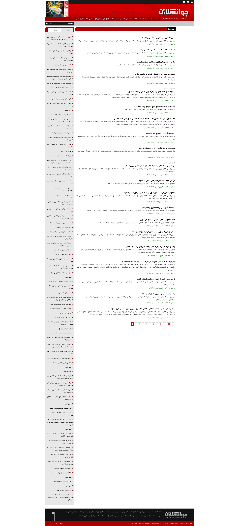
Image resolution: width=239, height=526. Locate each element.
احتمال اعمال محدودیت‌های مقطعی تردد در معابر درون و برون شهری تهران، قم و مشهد (143, 308)
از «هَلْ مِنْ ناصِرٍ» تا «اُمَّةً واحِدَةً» (62, 250)
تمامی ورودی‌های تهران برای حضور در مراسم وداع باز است (153, 231)
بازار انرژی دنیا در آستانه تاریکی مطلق (61, 273)
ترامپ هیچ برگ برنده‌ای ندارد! (62, 65)
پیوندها (143, 516)
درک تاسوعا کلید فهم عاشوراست (62, 468)
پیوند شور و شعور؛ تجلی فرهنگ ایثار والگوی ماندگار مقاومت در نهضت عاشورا (60, 449)
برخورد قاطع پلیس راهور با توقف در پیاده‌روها (158, 37)
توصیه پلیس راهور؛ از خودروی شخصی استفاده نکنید (156, 279)
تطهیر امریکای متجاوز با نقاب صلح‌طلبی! (60, 333)
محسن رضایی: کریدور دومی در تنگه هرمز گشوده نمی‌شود (60, 237)
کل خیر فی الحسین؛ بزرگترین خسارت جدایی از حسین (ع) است (60, 442)
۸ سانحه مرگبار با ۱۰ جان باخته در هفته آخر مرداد (157, 50)
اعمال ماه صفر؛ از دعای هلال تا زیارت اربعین (59, 358)
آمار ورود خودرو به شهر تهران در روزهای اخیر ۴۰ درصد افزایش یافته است (148, 261)
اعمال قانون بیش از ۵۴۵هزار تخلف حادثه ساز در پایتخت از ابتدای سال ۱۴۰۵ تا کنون (144, 118)
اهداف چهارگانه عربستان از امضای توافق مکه (60, 175)
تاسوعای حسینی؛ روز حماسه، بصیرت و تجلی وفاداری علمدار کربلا (60, 462)
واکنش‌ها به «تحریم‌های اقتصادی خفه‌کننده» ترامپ (60, 52)
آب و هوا (104, 516)
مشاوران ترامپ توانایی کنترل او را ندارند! (60, 133)
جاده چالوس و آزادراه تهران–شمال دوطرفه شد (158, 294)
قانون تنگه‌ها (67, 372)
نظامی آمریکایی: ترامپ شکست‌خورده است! (59, 83)
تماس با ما (151, 516)
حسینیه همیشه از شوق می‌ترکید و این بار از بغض (60, 414)
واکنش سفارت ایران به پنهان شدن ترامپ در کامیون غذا (60, 138)
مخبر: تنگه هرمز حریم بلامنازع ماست (60, 309)
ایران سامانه (50, 523)
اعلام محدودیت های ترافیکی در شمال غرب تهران (157, 219)
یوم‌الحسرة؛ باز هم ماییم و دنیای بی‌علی (60, 408)
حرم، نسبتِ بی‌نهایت (65, 151)
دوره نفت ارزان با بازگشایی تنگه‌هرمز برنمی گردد (60, 210)
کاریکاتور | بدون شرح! (65, 329)
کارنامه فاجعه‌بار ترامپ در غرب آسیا (61, 99)
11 (169, 324)
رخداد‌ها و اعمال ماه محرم (64, 490)
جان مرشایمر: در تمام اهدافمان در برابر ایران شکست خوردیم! (60, 267)
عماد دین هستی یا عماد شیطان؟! (62, 482)
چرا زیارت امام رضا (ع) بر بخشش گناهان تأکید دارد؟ (60, 145)
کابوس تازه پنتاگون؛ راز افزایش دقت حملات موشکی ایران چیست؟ (60, 323)
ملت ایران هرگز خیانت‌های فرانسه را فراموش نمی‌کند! (60, 59)
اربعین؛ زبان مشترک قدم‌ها (64, 227)
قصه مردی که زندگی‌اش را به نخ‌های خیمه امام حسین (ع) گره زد (60, 435)
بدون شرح (68, 110)
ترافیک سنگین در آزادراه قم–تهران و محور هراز (158, 207)
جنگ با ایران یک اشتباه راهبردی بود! (61, 88)
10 (164, 324)
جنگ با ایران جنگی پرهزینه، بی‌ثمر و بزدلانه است (60, 260)
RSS (80, 516)
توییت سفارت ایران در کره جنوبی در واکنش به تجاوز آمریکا (60, 338)
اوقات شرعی (87, 516)
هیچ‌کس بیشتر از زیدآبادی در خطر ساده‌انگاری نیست (60, 189)
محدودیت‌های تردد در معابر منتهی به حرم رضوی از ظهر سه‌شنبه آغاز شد (148, 192)
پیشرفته (51, 23)
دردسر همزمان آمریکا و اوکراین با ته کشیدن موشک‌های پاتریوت (60, 217)
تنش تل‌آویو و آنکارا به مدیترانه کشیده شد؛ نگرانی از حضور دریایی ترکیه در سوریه (60, 77)
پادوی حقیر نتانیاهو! (65, 313)
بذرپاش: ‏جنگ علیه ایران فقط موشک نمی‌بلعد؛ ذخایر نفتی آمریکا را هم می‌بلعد (60, 345)
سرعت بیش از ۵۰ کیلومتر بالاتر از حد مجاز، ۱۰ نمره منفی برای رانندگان (150, 165)
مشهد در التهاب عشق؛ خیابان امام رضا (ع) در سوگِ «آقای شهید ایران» (60, 398)
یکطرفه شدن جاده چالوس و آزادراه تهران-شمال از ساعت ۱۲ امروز (152, 91)
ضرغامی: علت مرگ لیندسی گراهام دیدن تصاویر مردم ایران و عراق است (60, 377)
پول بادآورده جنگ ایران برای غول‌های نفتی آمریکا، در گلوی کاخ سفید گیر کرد (60, 384)
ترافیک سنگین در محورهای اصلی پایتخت (160, 133)
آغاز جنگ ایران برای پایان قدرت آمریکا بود (59, 223)
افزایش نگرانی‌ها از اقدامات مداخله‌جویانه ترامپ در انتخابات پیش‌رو (60, 45)
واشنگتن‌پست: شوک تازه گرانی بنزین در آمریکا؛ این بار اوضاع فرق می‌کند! (60, 298)
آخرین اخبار (67, 30)
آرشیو (111, 516)
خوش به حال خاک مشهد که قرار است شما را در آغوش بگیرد (60, 391)
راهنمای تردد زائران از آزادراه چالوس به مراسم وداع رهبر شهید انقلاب (150, 246)
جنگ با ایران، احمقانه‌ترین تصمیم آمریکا (60, 282)
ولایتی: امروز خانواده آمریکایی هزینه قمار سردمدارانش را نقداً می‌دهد (60, 120)
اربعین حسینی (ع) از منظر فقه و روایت (60, 232)
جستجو (117, 516)
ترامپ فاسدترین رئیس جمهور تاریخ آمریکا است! (60, 93)
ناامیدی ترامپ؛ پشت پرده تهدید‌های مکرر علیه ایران (60, 70)
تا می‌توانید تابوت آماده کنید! (63, 317)
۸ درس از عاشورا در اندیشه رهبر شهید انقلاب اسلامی (60, 455)
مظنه (98, 516)
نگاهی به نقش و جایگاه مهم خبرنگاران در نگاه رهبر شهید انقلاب (60, 203)
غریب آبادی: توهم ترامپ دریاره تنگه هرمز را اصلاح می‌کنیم (60, 104)
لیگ (94, 516)
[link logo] (211, 10)
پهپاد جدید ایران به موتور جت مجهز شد (60, 156)
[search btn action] (47, 23)
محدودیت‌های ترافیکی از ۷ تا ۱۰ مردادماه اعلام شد (157, 148)
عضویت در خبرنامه (134, 516)
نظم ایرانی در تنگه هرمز (64, 293)
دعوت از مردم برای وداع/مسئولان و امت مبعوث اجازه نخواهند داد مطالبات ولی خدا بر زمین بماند (60, 422)
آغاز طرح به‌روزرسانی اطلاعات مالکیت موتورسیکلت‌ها (156, 62)
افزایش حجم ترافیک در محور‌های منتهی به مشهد (157, 180)
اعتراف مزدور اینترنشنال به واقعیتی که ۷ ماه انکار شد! (60, 287)
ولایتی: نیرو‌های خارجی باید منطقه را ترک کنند (60, 196)
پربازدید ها (54, 30)
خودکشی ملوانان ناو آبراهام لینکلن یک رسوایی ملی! (60, 127)
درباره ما (158, 516)
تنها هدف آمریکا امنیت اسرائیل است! (60, 304)
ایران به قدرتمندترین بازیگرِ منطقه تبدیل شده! (60, 182)
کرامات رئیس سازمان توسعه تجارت (61, 473)
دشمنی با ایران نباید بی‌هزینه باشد (61, 363)
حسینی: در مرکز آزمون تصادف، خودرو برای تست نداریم (155, 74)
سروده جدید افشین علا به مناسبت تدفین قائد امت (60, 352)
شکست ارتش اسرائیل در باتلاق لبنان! (61, 115)
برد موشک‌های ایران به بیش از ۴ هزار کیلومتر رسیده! (60, 168)
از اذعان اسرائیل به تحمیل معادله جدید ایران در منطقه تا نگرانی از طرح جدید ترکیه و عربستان (60, 497)
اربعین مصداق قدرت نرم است (63, 254)
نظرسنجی (124, 516)
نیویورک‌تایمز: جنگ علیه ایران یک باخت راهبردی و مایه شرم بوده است (60, 244)
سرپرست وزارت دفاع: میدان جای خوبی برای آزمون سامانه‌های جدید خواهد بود (60, 38)
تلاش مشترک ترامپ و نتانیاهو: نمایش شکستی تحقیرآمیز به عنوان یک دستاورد (60, 161)
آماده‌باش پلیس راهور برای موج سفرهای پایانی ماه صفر (154, 106)
